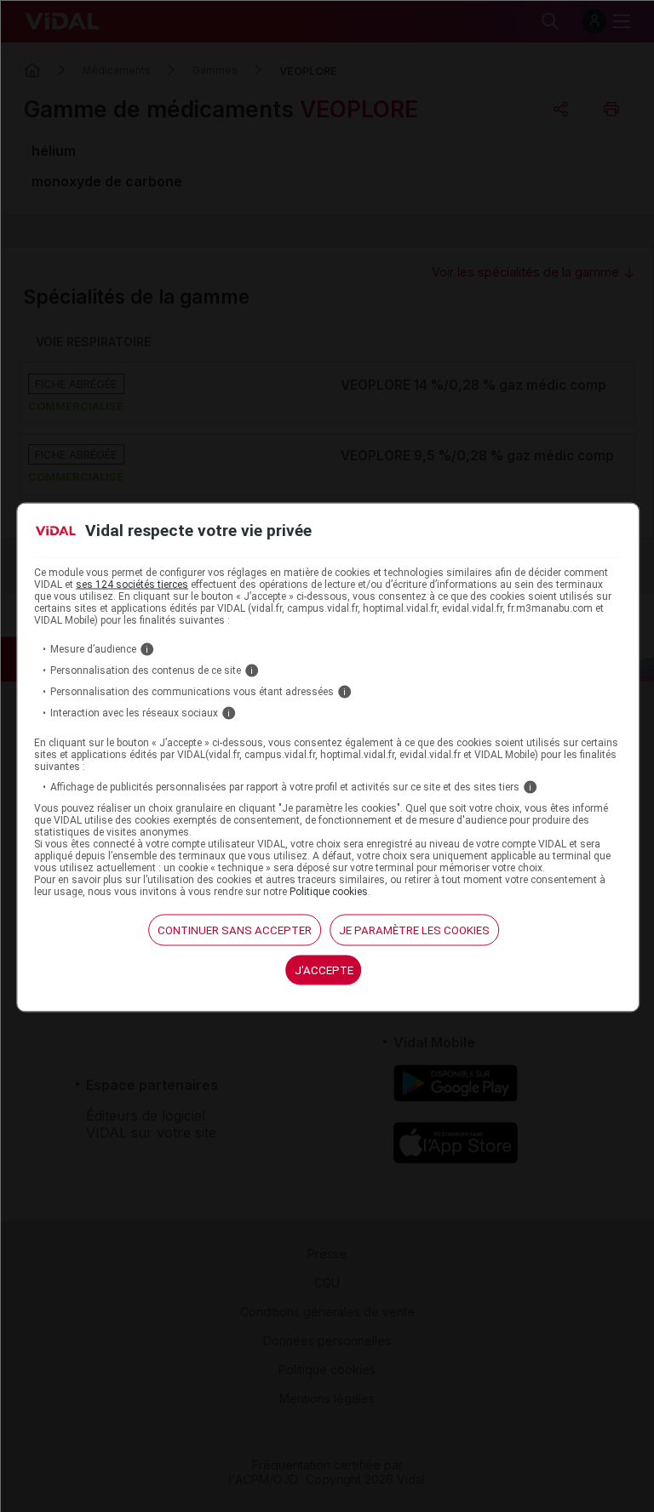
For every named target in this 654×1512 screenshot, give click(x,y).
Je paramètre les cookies (414, 929)
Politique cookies (329, 891)
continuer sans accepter (235, 929)
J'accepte (324, 969)
